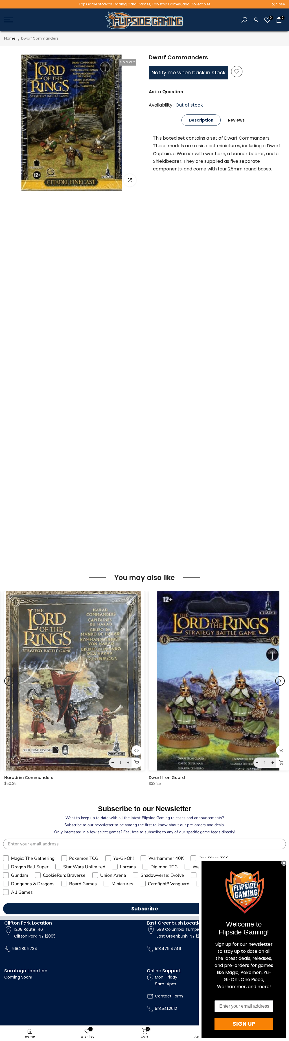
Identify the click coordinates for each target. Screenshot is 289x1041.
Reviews (236, 120)
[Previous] (9, 681)
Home (10, 38)
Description (201, 120)
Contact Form (169, 996)
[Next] (280, 681)
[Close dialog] (284, 863)
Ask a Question (166, 91)
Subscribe (144, 908)
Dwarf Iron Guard (167, 777)
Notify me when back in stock (188, 72)
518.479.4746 (168, 948)
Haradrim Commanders (28, 777)
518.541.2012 (166, 1008)
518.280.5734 (24, 948)
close (12, 4)
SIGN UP (244, 1024)
